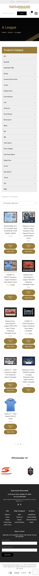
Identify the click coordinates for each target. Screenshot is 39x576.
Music (5, 125)
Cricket (6, 85)
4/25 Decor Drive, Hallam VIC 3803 (19, 494)
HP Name (4, 532)
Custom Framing (31, 517)
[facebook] (20, 504)
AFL (5, 56)
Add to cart (10, 246)
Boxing (6, 73)
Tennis (6, 177)
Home (4, 32)
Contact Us (19, 517)
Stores (7, 517)
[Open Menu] (36, 13)
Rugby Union (7, 160)
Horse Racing (8, 114)
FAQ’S (19, 514)
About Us (7, 514)
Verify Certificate (19, 522)
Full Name (6, 540)
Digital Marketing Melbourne (25, 567)
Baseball (6, 62)
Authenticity (31, 514)
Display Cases (8, 91)
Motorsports (8, 120)
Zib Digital (19, 568)
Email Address (8, 547)
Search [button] (22, 13)
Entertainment (8, 96)
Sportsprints (8, 172)
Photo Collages (8, 148)
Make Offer (10, 251)
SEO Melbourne (9, 567)
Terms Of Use (7, 524)
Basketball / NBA (9, 68)
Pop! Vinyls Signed (9, 154)
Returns (19, 519)
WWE (5, 189)
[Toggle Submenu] (32, 56)
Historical (7, 108)
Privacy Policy (7, 522)
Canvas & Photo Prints (10, 79)
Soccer (10, 32)
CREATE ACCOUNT (22, 1)
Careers (7, 519)
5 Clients (33, 499)
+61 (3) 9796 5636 (19, 496)
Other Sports (8, 143)
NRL (5, 137)
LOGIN (12, 1)
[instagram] (18, 504)
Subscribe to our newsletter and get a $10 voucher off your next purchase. (19, 535)
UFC (5, 183)
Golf (5, 102)
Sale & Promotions (32, 519)
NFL (5, 131)
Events (31, 522)
